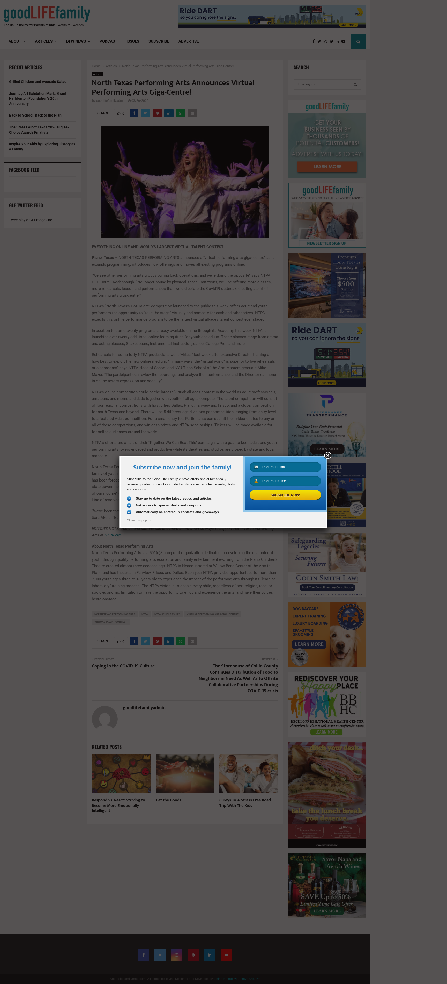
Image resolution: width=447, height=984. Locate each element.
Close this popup (139, 520)
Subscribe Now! (285, 495)
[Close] (327, 455)
